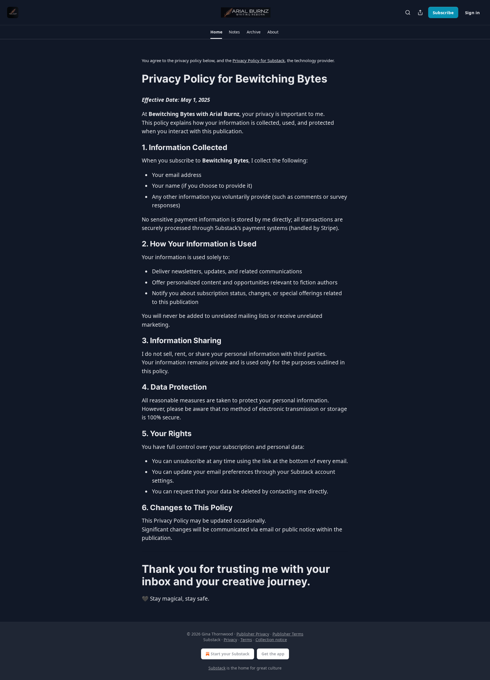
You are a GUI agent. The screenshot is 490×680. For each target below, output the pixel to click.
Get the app (272, 653)
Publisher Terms (288, 634)
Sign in (472, 12)
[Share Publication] (420, 12)
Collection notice (271, 639)
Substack (216, 668)
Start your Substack (230, 653)
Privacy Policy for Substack (259, 60)
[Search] (407, 12)
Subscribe (443, 12)
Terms (246, 639)
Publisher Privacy (252, 634)
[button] (216, 32)
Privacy (230, 639)
